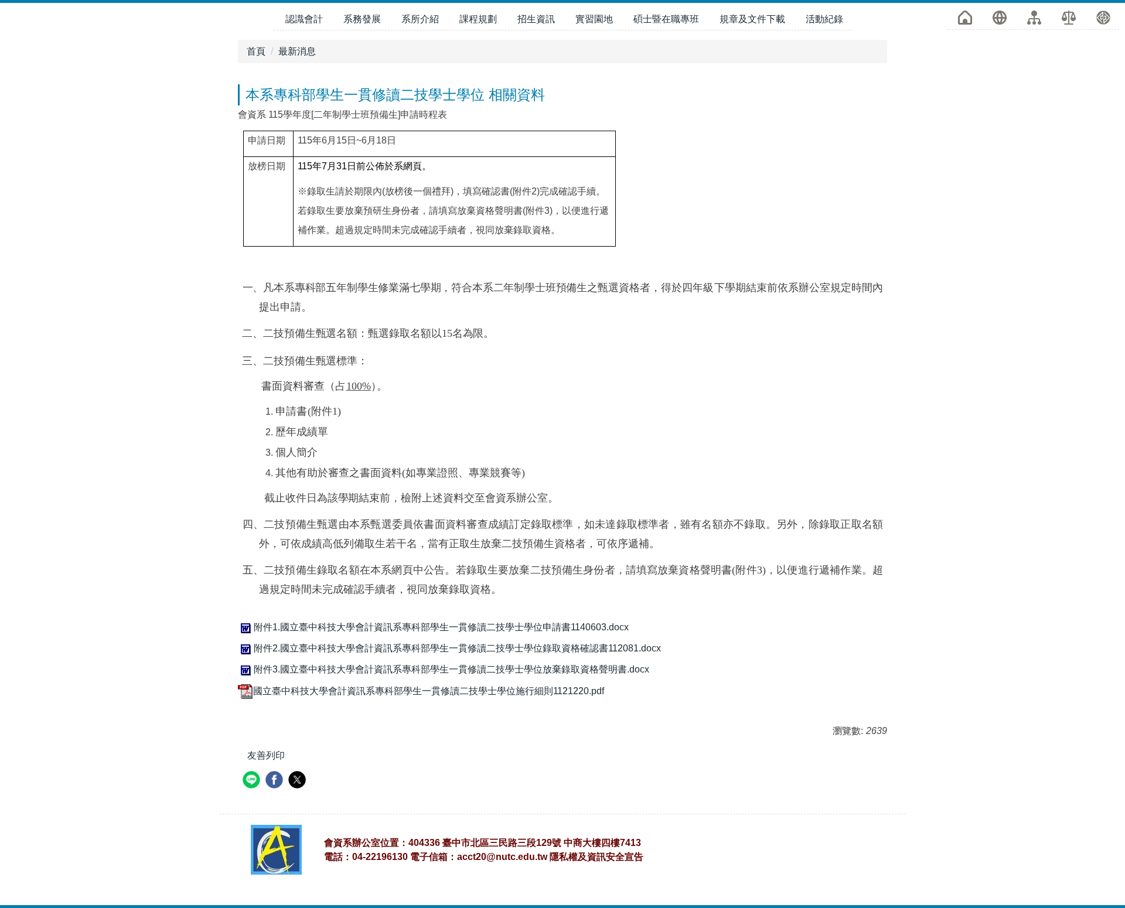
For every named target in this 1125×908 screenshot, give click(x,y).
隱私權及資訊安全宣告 (596, 857)
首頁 (256, 51)
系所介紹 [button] (420, 19)
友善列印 (266, 755)
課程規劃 (478, 19)
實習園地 (594, 19)
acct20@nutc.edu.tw (502, 857)
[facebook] (275, 781)
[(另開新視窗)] (1069, 17)
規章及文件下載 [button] (752, 19)
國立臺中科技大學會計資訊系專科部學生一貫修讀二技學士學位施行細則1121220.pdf (428, 691)
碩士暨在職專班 (666, 19)
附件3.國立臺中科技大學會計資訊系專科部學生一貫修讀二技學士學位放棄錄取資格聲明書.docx (451, 669)
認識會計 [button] (304, 19)
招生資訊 (536, 19)
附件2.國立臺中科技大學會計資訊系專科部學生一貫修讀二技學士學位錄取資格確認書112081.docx (457, 648)
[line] (253, 781)
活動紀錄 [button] (824, 19)
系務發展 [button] (362, 19)
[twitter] (298, 781)
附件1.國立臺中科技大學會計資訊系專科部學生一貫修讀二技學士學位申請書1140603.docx (441, 627)
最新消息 (297, 51)
